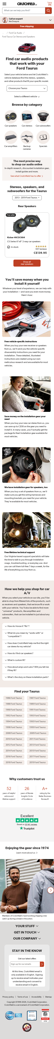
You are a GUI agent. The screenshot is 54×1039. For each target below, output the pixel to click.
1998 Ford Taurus (14, 727)
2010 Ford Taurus (14, 739)
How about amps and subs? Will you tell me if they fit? (28, 669)
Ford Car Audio (15, 33)
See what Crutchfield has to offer (26, 176)
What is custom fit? (16, 660)
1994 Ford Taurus (14, 721)
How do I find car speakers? (20, 653)
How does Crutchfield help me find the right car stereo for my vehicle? (28, 645)
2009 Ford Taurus (38, 733)
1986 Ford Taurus (14, 698)
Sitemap (48, 997)
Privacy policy (8, 997)
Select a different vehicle (25, 97)
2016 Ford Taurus (14, 757)
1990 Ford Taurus (14, 710)
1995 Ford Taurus (37, 721)
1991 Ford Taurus (37, 710)
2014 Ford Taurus (14, 751)
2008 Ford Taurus (14, 733)
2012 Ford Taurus (14, 745)
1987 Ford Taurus (37, 698)
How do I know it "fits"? (18, 626)
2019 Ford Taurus (37, 762)
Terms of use (22, 997)
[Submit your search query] (48, 10)
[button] (50, 890)
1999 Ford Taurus (37, 727)
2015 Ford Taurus (37, 751)
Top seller (11, 215)
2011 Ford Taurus (37, 739)
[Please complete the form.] (42, 964)
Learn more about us (26, 853)
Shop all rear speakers (27, 263)
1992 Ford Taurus (14, 716)
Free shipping (27, 26)
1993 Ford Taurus (37, 716)
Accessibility (36, 997)
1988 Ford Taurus (14, 704)
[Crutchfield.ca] (27, 4)
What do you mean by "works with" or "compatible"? (25, 635)
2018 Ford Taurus (14, 762)
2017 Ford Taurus (37, 757)
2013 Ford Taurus (37, 745)
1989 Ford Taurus (37, 704)
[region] (27, 890)
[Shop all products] (4, 4)
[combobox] (27, 10)
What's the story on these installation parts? (28, 677)
